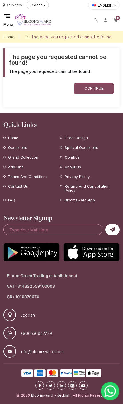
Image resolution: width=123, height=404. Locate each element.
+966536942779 (36, 333)
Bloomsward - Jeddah (51, 395)
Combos (72, 157)
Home (9, 36)
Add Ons (15, 167)
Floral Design (76, 138)
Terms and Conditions (28, 177)
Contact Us (18, 186)
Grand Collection (23, 157)
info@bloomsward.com (42, 351)
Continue (93, 88)
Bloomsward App (80, 200)
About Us (73, 167)
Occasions (17, 147)
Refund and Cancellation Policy (87, 188)
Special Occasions (81, 147)
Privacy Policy (77, 177)
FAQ (11, 200)
